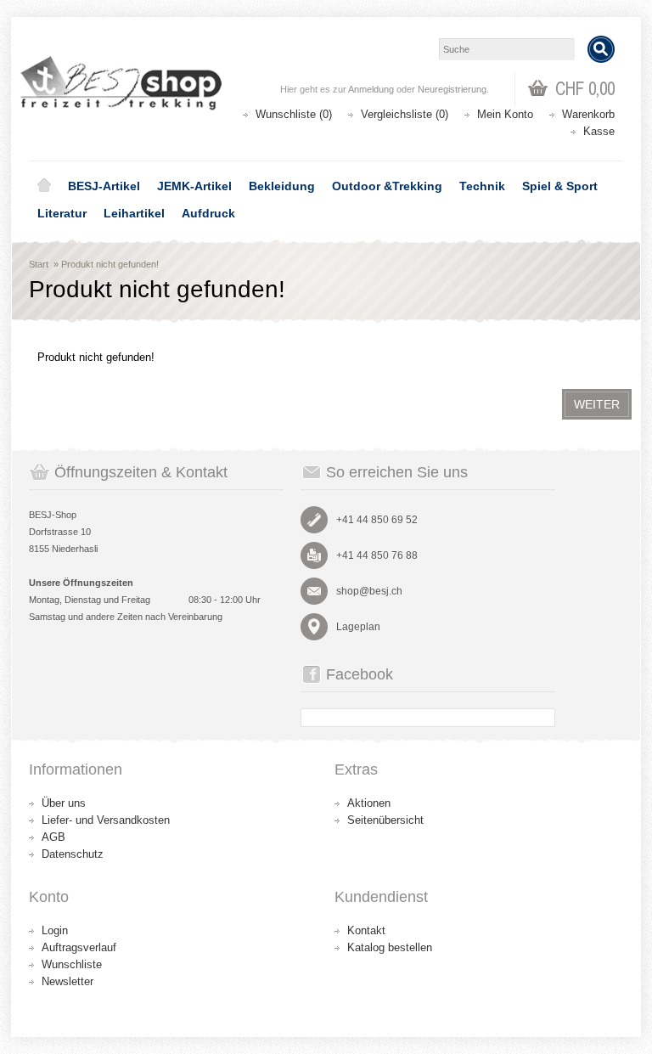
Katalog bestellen (389, 947)
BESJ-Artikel (104, 186)
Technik (482, 186)
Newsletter (67, 981)
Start (38, 264)
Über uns (64, 803)
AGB (53, 837)
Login (55, 930)
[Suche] (601, 49)
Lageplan (358, 627)
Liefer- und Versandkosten (106, 820)
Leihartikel (134, 213)
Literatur (62, 213)
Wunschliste (72, 964)
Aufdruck (208, 213)
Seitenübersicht (385, 820)
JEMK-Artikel (194, 186)
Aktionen (369, 803)
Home (44, 186)
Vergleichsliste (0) (404, 114)
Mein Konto (505, 114)
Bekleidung (282, 186)
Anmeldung (371, 89)
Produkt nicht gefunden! (110, 264)
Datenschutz (73, 854)
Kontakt (366, 930)
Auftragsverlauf (79, 947)
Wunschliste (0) (294, 114)
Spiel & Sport (560, 186)
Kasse (599, 131)
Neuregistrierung (452, 89)
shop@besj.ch (369, 591)
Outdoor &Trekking (387, 186)
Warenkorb (588, 114)
